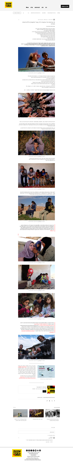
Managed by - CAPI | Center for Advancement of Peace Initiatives (33, 459)
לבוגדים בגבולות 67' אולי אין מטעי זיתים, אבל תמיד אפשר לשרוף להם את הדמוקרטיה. (20, 419)
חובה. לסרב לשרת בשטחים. (38, 419)
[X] (31, 450)
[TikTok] (33, 450)
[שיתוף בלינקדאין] (49, 400)
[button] (36, 389)
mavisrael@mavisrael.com (33, 453)
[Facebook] (40, 450)
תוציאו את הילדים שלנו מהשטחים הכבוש (49, 397)
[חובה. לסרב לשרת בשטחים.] (36, 413)
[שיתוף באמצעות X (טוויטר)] (51, 400)
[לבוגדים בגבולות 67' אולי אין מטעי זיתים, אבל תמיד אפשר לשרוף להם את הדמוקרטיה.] (20, 413)
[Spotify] (38, 450)
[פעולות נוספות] (18, 19)
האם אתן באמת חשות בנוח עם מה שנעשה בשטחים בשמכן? (53, 419)
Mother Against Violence (30, 458)
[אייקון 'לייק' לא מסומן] (51, 442)
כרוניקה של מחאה (39, 397)
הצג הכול (14, 407)
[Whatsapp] (27, 450)
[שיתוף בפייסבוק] (54, 400)
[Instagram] (29, 450)
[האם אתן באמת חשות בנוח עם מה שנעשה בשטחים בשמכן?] (52, 413)
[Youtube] (35, 450)
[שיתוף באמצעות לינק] (47, 400)
